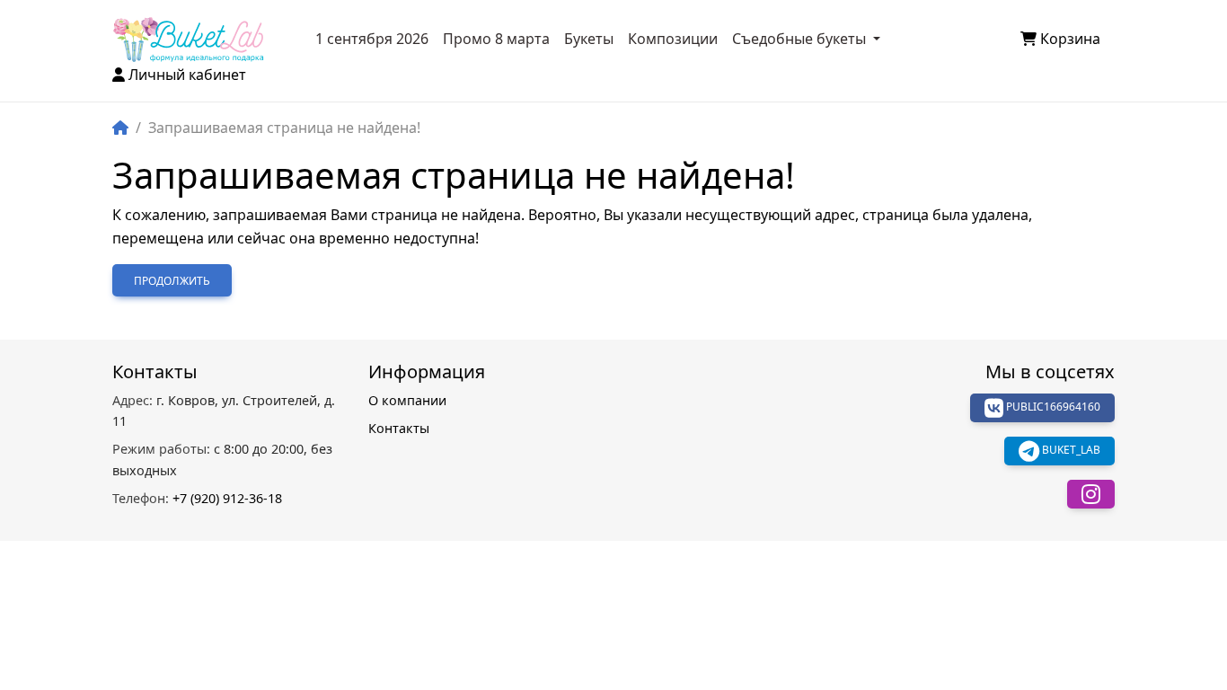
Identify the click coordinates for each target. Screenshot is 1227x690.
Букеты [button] (589, 39)
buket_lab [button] (1069, 450)
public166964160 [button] (1051, 407)
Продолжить (172, 280)
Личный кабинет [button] (187, 74)
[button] (1091, 494)
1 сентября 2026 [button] (371, 39)
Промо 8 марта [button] (496, 39)
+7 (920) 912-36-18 (197, 498)
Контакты (398, 428)
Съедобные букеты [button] (800, 39)
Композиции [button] (673, 39)
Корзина (1070, 39)
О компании (407, 400)
